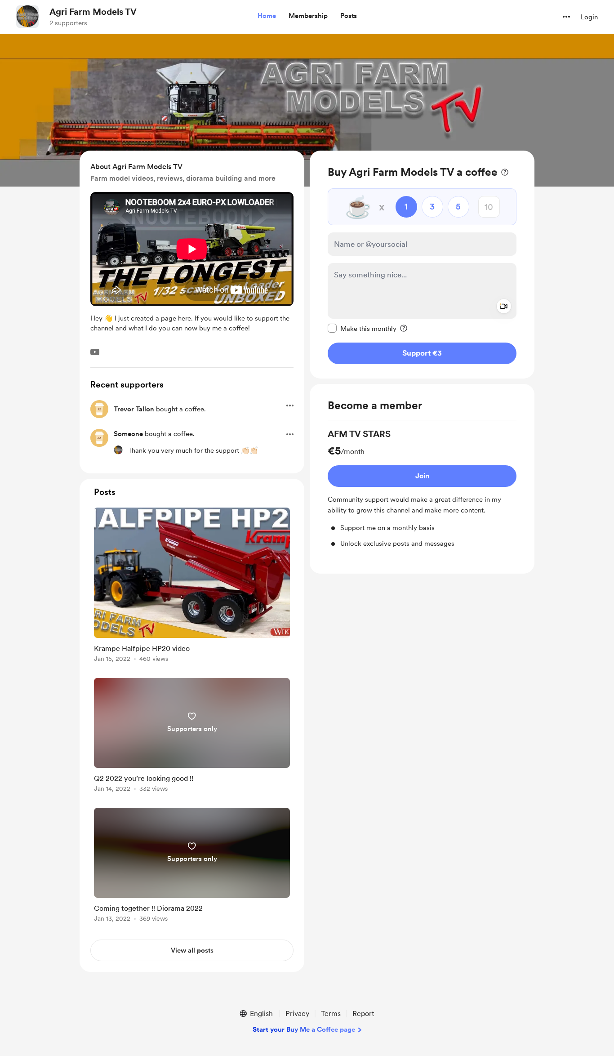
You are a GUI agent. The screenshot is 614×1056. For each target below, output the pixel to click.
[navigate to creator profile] (27, 16)
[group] (422, 488)
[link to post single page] (192, 586)
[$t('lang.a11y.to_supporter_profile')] (118, 450)
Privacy (297, 1013)
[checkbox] (362, 328)
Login (589, 17)
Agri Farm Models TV (93, 11)
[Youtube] (94, 352)
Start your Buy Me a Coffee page (304, 1029)
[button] (267, 16)
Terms (331, 1013)
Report (363, 1013)
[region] (422, 265)
